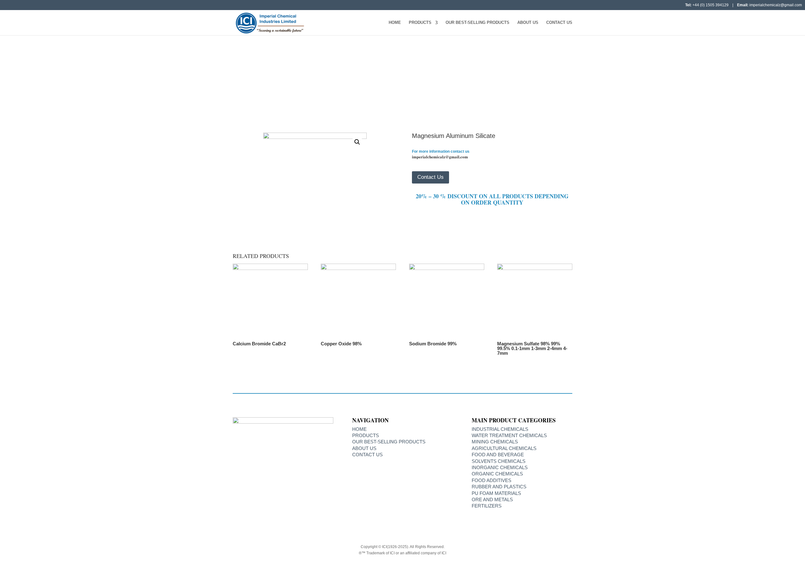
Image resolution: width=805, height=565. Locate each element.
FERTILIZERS (487, 505)
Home (395, 22)
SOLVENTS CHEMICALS (498, 461)
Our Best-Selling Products (477, 22)
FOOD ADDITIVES (491, 480)
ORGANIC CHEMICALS (497, 473)
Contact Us (559, 22)
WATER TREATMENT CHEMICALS (509, 435)
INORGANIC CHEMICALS (368, 87)
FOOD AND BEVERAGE (498, 454)
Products (420, 22)
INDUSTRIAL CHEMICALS (500, 429)
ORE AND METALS (492, 499)
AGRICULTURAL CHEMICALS (504, 448)
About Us (527, 22)
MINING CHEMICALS (495, 441)
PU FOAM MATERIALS (496, 493)
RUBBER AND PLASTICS (499, 486)
